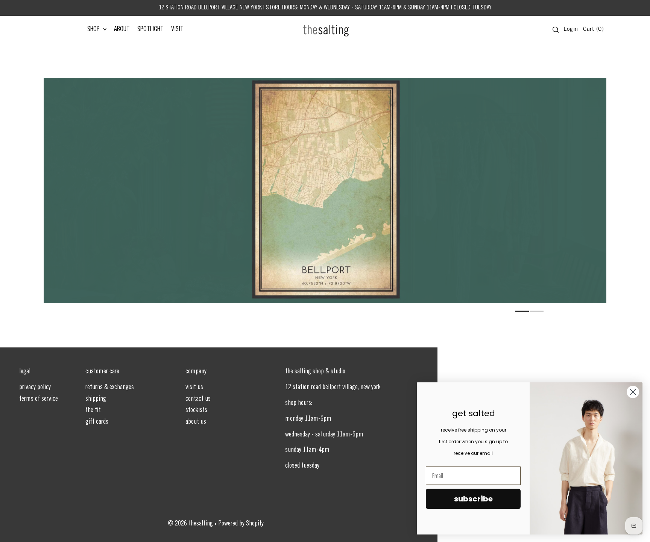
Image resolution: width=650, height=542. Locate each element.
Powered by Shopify (241, 524)
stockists (196, 410)
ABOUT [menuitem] (122, 29)
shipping (95, 399)
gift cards (96, 422)
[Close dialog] (632, 392)
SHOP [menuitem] (94, 29)
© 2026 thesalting (190, 524)
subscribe (473, 499)
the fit (93, 410)
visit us (194, 387)
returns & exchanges (109, 387)
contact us (198, 399)
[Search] (555, 30)
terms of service (38, 399)
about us (195, 422)
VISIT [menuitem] (177, 29)
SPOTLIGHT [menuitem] (150, 29)
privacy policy (35, 387)
